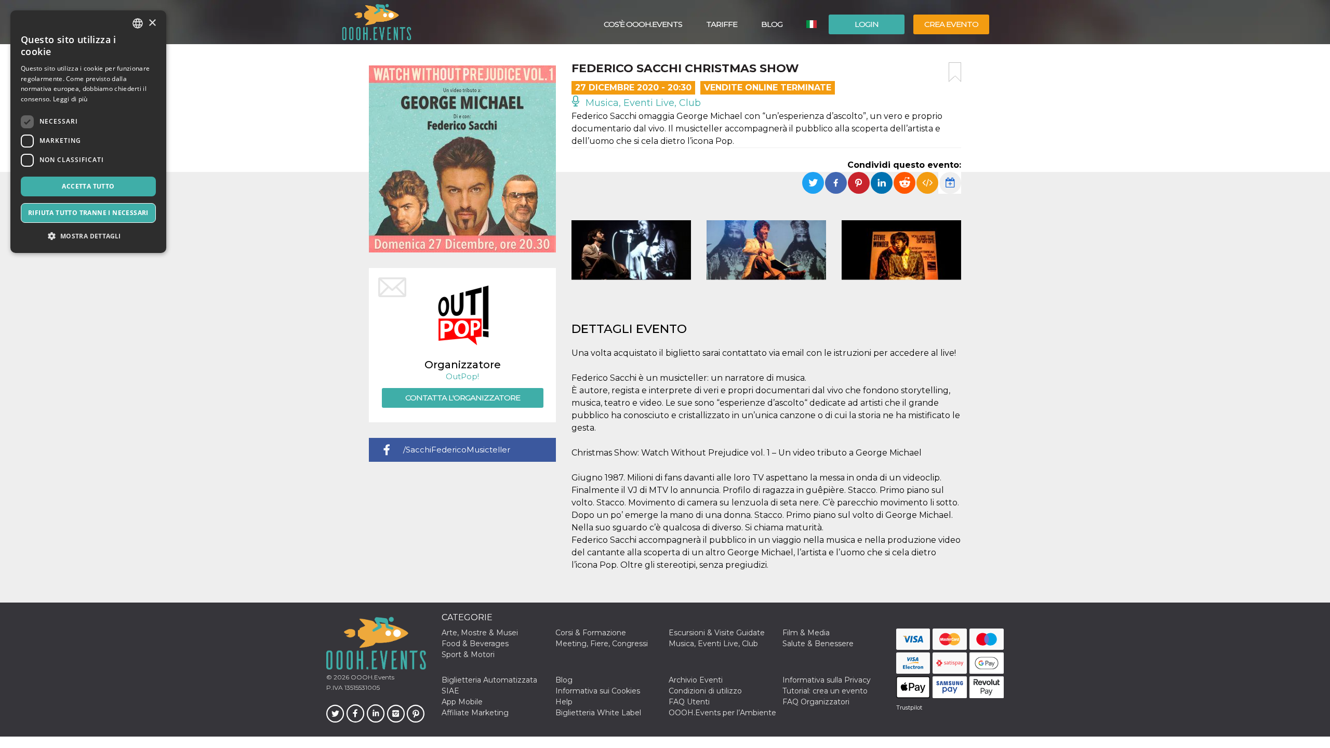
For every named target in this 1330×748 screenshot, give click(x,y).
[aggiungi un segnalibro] (955, 72)
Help (564, 701)
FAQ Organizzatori (815, 701)
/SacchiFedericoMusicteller (456, 450)
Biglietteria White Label (598, 712)
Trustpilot (909, 707)
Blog (771, 24)
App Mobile (462, 701)
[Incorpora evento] (927, 183)
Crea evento (951, 24)
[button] (88, 236)
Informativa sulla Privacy (826, 680)
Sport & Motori (468, 654)
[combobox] (137, 23)
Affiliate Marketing (475, 712)
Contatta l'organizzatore (462, 398)
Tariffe (721, 24)
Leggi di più (70, 99)
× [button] (152, 23)
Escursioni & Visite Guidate (717, 632)
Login (867, 24)
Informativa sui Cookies (597, 691)
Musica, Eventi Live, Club (642, 103)
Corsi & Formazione (590, 632)
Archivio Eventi (696, 680)
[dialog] (88, 131)
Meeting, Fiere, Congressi (601, 643)
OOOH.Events (371, 677)
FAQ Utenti (689, 701)
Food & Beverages (475, 643)
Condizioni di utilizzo (705, 691)
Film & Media (806, 632)
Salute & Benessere (818, 643)
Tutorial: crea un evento (825, 691)
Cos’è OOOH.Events (643, 24)
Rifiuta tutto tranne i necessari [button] (88, 212)
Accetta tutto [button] (88, 186)
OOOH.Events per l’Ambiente (722, 712)
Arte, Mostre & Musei (480, 632)
